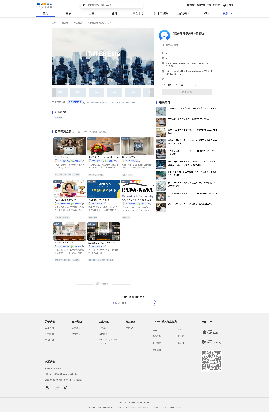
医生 (91, 13)
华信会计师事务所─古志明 (99, 22)
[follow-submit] (154, 303)
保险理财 (137, 13)
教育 (207, 13)
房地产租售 (161, 13)
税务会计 (78, 22)
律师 (114, 13)
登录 (231, 5)
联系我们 (191, 5)
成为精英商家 (75, 102)
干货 (209, 5)
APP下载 (216, 5)
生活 (68, 13)
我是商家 (201, 5)
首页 (45, 13)
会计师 (65, 22)
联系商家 (187, 92)
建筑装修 (184, 13)
